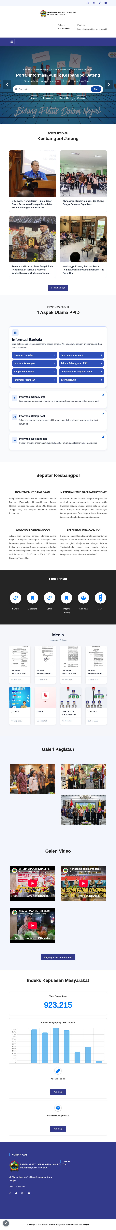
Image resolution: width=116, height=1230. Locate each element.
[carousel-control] (7, 84)
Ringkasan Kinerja (24, 371)
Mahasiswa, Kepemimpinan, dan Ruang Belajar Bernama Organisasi (83, 202)
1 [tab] (45, 119)
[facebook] (94, 3)
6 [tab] (66, 119)
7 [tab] (70, 119)
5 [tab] (62, 119)
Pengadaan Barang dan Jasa (76, 371)
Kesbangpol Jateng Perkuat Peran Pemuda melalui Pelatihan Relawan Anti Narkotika (83, 269)
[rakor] (32, 779)
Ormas (34, 98)
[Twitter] (16, 1193)
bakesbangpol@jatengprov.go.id (92, 29)
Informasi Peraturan (24, 380)
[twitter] (100, 3)
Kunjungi (58, 1092)
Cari (96, 89)
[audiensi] (83, 810)
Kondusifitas (64, 98)
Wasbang (81, 98)
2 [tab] (49, 119)
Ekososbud (48, 98)
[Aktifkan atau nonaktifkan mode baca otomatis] (6, 1223)
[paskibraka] (83, 776)
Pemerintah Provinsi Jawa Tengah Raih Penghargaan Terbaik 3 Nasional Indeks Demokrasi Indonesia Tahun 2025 (32, 270)
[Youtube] (29, 1193)
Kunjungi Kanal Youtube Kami (58, 957)
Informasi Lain (68, 380)
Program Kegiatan (23, 355)
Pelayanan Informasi (72, 355)
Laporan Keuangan (24, 363)
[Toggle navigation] (12, 41)
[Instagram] (22, 1193)
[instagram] (88, 3)
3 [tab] (53, 119)
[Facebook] (9, 1193)
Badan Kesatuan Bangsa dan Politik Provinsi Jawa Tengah (65, 1225)
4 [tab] (58, 119)
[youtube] (106, 3)
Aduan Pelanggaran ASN (74, 363)
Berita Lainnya (58, 288)
